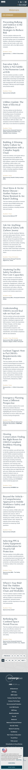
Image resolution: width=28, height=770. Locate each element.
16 (12, 660)
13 (3, 660)
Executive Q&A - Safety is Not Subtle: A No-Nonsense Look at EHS (13, 68)
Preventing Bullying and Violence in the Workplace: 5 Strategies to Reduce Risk (13, 27)
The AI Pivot (14, 738)
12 (24, 656)
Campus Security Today (14, 698)
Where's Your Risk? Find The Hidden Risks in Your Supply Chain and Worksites (13, 586)
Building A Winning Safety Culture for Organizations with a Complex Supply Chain (13, 147)
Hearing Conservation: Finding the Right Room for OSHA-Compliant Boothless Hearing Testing (14, 440)
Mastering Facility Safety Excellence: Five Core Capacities (13, 272)
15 (9, 660)
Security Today (14, 725)
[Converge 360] (14, 678)
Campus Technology (14, 701)
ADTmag (14, 692)
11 (21, 656)
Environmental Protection (14, 704)
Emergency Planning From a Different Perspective (13, 400)
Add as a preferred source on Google (23, 5)
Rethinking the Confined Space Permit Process (11, 621)
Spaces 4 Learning (14, 729)
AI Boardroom (14, 689)
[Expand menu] (25, 2)
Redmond (14, 719)
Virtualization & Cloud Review (14, 744)
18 (19, 660)
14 (6, 660)
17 (15, 660)
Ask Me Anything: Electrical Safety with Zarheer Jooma (13, 227)
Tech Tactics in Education (14, 735)
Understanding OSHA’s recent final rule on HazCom (13, 310)
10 (18, 656)
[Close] (21, 748)
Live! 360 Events (14, 707)
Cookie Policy (19, 760)
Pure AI (14, 716)
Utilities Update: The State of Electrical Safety (13, 104)
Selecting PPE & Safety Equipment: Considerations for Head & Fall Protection (12, 546)
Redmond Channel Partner (14, 722)
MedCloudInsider (14, 713)
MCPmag (14, 710)
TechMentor (14, 732)
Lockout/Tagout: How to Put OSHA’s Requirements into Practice (14, 354)
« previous (6, 656)
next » (24, 660)
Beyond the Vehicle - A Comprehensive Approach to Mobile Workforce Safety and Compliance (14, 502)
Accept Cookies (11, 767)
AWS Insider (14, 695)
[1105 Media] (14, 684)
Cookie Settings (11, 763)
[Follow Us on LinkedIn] (21, 2)
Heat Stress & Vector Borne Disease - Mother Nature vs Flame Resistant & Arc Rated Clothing (14, 193)
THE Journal (14, 741)
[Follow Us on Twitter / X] (23, 2)
